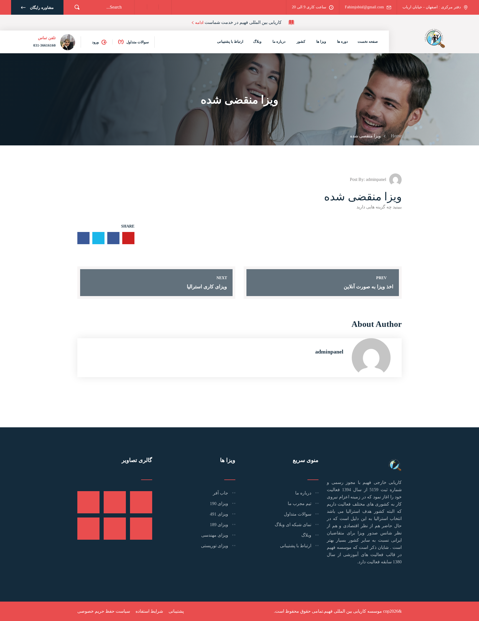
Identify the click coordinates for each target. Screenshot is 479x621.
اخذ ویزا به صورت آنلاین (368, 286)
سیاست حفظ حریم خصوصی (103, 611)
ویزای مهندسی (214, 535)
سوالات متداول (137, 42)
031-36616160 (44, 45)
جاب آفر (220, 493)
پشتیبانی (176, 611)
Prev (381, 278)
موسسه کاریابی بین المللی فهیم (353, 611)
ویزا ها (321, 41)
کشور (301, 41)
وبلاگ (257, 41)
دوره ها (342, 41)
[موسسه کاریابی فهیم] (435, 37)
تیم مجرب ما (299, 503)
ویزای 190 (219, 503)
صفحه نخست (368, 41)
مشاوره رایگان (42, 8)
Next (221, 278)
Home (395, 135)
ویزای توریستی (214, 545)
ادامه (199, 23)
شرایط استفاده (149, 611)
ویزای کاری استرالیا (207, 286)
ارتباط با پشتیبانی (230, 41)
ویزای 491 (219, 514)
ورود (95, 42)
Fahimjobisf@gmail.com (364, 7)
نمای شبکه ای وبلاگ (293, 524)
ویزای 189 (219, 524)
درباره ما (279, 41)
